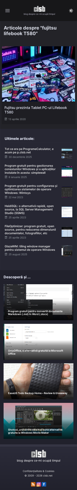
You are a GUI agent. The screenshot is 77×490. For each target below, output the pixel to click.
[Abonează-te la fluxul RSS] (33, 484)
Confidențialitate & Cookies (38, 471)
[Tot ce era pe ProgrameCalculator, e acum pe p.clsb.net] (67, 153)
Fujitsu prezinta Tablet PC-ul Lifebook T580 (35, 109)
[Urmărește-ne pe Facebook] (44, 484)
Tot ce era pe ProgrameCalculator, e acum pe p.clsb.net (29, 150)
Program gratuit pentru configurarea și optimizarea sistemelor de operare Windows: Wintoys (31, 189)
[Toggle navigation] (7, 10)
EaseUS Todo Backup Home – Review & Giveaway (37, 393)
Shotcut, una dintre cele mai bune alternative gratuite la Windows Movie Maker (35, 431)
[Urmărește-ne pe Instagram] (38, 484)
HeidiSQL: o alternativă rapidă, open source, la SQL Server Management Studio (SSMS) (29, 209)
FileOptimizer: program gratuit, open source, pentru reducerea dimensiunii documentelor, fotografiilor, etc (30, 229)
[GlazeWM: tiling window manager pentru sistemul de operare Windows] (67, 250)
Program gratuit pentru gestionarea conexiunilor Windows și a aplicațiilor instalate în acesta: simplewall (30, 169)
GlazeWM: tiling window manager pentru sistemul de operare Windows (30, 247)
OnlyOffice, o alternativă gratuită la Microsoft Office (35, 352)
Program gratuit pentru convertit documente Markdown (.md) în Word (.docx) (35, 313)
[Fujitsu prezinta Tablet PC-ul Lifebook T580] (38, 74)
